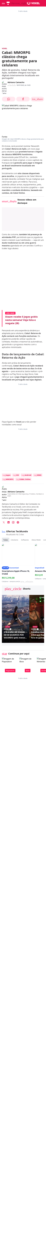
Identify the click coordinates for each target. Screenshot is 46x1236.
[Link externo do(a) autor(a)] (18, 522)
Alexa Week (36, 540)
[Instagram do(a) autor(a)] (13, 522)
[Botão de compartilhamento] (8, 99)
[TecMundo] (8, 3)
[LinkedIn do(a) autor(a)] (8, 522)
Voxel (4, 48)
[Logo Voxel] (33, 3)
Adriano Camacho (16, 82)
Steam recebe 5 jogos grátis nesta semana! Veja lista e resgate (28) (21, 320)
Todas (5, 540)
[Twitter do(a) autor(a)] (4, 522)
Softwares (25, 540)
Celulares (14, 540)
